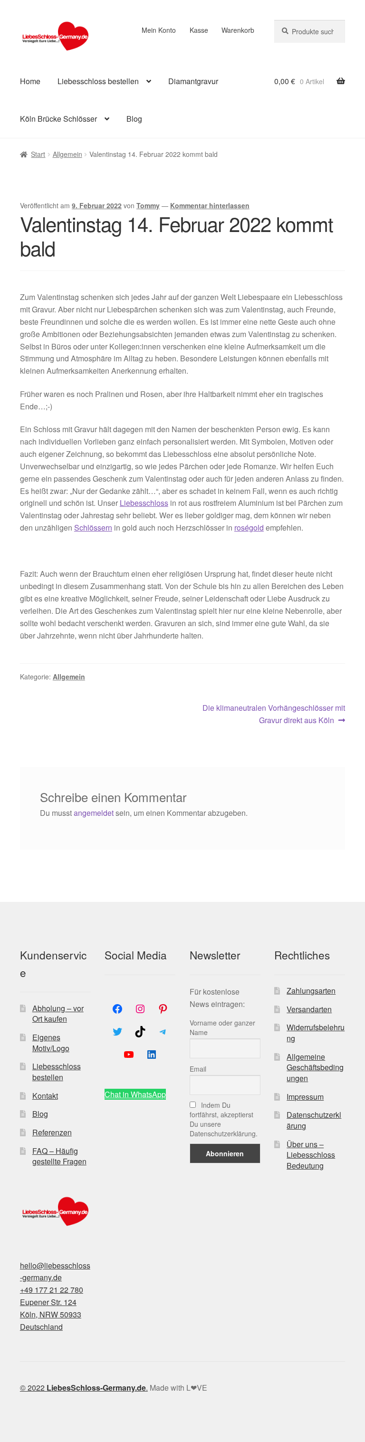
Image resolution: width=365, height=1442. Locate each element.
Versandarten (309, 1009)
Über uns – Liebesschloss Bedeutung (311, 1155)
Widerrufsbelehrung (316, 1033)
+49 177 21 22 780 (51, 1289)
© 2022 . (84, 1387)
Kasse (199, 30)
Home (30, 81)
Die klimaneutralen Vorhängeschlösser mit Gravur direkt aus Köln (273, 714)
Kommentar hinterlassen (210, 205)
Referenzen (52, 1132)
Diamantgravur (193, 81)
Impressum (305, 1096)
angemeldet (94, 812)
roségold (249, 527)
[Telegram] (163, 1031)
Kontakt (45, 1095)
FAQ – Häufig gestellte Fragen (59, 1156)
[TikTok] (140, 1031)
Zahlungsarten (311, 990)
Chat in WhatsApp (135, 1094)
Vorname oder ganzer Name (222, 1027)
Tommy (148, 205)
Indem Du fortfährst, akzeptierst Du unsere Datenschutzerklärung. (224, 1119)
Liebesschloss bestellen (98, 81)
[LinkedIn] (151, 1054)
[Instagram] (140, 1009)
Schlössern (93, 527)
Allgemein (67, 154)
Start (38, 154)
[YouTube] (128, 1054)
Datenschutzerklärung (314, 1120)
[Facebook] (117, 1009)
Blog (134, 118)
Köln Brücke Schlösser (58, 118)
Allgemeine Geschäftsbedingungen (315, 1067)
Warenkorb (237, 30)
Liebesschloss (144, 502)
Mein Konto (159, 30)
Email (198, 1069)
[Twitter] (117, 1031)
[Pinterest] (163, 1009)
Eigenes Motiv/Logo (50, 1043)
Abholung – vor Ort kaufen (58, 1014)
